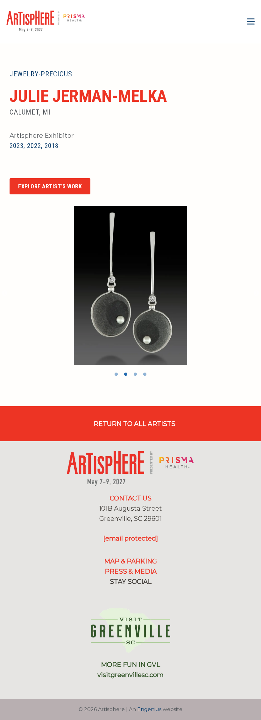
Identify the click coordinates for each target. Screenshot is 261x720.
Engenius (149, 709)
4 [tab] (145, 374)
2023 (17, 146)
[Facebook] (13, 167)
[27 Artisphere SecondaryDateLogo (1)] (45, 21)
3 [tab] (135, 374)
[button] (251, 21)
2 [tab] (126, 374)
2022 (34, 146)
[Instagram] (26, 168)
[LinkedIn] (141, 594)
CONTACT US (131, 498)
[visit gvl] (130, 631)
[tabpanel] (130, 285)
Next (256, 293)
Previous (5, 293)
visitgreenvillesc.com (130, 675)
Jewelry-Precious (41, 74)
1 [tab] (116, 374)
